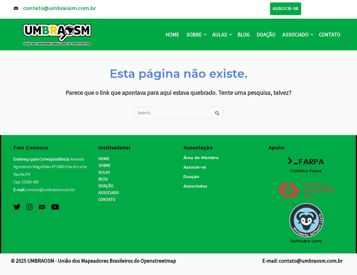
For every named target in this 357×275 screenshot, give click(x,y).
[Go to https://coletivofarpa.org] (306, 162)
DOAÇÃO (266, 34)
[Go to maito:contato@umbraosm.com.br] (136, 9)
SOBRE (194, 34)
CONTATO (329, 34)
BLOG (244, 34)
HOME (172, 34)
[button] (285, 8)
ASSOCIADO (295, 34)
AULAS (219, 34)
